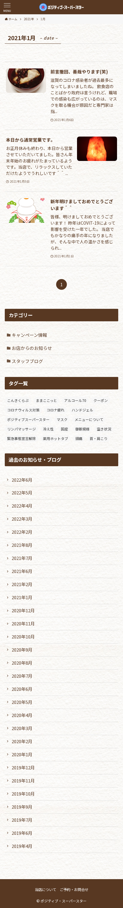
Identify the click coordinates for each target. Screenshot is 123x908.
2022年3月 (22, 519)
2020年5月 (22, 702)
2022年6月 (22, 480)
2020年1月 (22, 754)
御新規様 (82, 428)
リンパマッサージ (21, 428)
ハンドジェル (82, 409)
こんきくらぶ (18, 400)
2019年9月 (22, 807)
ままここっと (46, 400)
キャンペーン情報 (29, 335)
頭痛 (78, 438)
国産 (64, 428)
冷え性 (48, 428)
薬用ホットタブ (55, 438)
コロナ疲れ (55, 409)
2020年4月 (22, 715)
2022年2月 (22, 532)
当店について (45, 889)
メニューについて (89, 419)
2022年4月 (22, 505)
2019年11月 (23, 780)
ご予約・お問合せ (74, 889)
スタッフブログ (27, 361)
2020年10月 (23, 636)
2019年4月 (22, 846)
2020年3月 (22, 728)
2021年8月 (22, 545)
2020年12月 (23, 610)
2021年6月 (22, 571)
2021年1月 (22, 597)
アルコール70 (75, 400)
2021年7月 (22, 558)
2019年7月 (22, 820)
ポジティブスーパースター (28, 419)
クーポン (100, 400)
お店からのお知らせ (32, 348)
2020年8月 (22, 663)
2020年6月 (22, 689)
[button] (7, 7)
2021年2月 (22, 584)
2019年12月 (23, 767)
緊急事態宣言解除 (21, 438)
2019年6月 (22, 833)
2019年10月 (23, 793)
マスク (62, 419)
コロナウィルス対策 (23, 409)
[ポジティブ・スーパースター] (61, 7)
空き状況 (104, 428)
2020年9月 (22, 649)
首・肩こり (98, 438)
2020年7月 (22, 676)
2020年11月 (23, 623)
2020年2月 (22, 741)
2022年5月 (22, 492)
